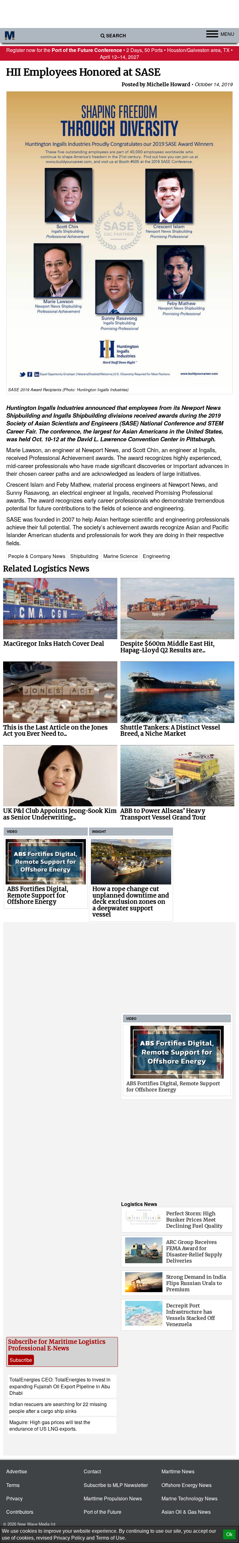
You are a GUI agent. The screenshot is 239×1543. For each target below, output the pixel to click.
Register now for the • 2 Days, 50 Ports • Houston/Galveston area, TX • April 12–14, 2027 (119, 53)
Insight (99, 831)
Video (12, 831)
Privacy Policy (69, 1538)
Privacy (14, 1498)
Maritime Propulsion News (113, 1498)
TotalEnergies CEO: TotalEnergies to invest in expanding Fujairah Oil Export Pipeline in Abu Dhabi (59, 1386)
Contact (92, 1471)
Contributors (19, 1511)
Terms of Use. (111, 1538)
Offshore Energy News (187, 1485)
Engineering (156, 556)
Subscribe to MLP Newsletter (116, 1485)
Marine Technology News (190, 1498)
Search (116, 35)
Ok (229, 1534)
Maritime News (178, 1471)
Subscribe (21, 1359)
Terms (13, 1485)
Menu (227, 33)
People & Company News (36, 556)
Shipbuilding (84, 556)
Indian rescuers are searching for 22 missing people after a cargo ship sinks (58, 1407)
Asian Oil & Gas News (186, 1511)
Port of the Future (102, 1511)
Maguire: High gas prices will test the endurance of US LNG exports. (49, 1425)
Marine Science (120, 556)
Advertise (16, 1471)
